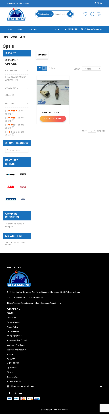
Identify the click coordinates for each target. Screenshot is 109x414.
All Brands (27, 143)
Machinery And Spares (16, 345)
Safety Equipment (14, 335)
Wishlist (10, 372)
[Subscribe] (100, 386)
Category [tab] (11, 70)
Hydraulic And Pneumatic (17, 350)
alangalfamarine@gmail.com (48, 303)
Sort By (77, 68)
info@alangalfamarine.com (21, 303)
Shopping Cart (12, 377)
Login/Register (13, 363)
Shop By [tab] (10, 53)
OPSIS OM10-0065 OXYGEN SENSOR (60, 112)
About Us (10, 313)
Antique (10, 354)
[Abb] (10, 186)
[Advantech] (10, 199)
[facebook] (9, 393)
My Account (12, 368)
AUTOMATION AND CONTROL (15, 79)
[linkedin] (20, 393)
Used (10, 95)
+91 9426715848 (17, 297)
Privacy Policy (12, 327)
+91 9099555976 (35, 297)
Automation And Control (17, 340)
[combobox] (63, 14)
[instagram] (15, 393)
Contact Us (11, 318)
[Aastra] (10, 174)
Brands (14, 36)
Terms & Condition (14, 322)
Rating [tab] (9, 103)
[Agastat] (23, 174)
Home (5, 36)
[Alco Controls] (23, 199)
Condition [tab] (11, 88)
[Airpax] (23, 186)
